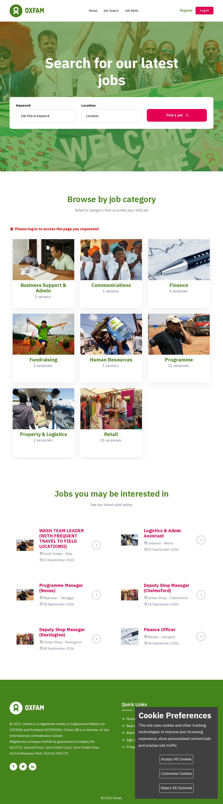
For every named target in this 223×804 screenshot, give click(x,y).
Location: (88, 105)
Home (93, 11)
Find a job (175, 115)
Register (186, 10)
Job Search (111, 11)
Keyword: (23, 105)
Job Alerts (132, 11)
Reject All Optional (176, 787)
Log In (204, 10)
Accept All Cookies (176, 759)
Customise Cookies (176, 773)
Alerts (131, 732)
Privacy (131, 746)
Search (131, 725)
